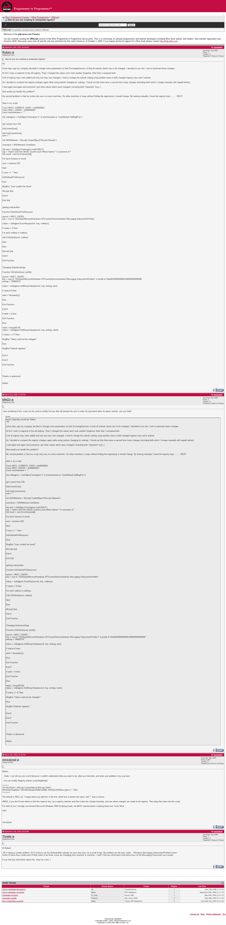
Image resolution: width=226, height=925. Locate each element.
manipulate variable (9, 898)
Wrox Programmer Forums (17, 17)
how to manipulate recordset (12, 901)
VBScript (55, 17)
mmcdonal (9, 759)
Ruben (6, 52)
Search (131, 25)
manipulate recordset (10, 895)
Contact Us (194, 914)
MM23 (6, 399)
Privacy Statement (213, 914)
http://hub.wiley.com (169, 41)
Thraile (6, 836)
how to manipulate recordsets (13, 892)
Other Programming (40, 17)
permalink (218, 47)
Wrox (203, 914)
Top (224, 914)
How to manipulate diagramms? (14, 889)
